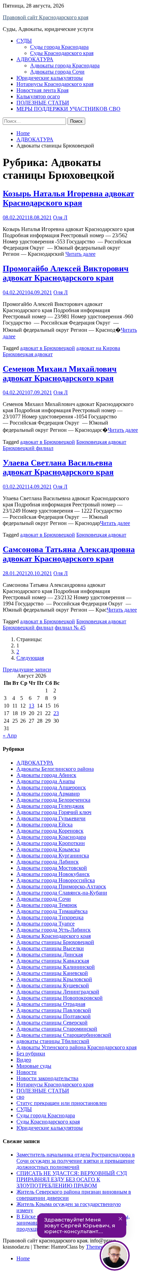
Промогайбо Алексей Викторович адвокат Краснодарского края (66, 273)
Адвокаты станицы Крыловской (54, 979)
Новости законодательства (47, 1078)
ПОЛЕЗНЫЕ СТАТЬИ (42, 103)
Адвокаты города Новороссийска (55, 880)
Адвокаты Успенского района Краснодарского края (76, 1047)
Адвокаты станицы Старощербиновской (63, 1035)
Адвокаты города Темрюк (46, 905)
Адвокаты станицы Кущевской (52, 985)
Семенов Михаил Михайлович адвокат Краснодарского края (60, 373)
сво (20, 1097)
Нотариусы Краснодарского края (54, 84)
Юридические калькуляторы (49, 78)
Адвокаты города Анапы (45, 781)
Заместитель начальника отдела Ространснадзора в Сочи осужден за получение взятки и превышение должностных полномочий (75, 1161)
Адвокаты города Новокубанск (53, 874)
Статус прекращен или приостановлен (61, 1103)
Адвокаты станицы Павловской (53, 1010)
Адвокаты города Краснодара (65, 65)
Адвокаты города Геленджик (50, 806)
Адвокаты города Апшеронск (51, 787)
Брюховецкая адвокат (28, 354)
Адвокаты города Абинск (46, 775)
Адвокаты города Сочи (57, 72)
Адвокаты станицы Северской (52, 1023)
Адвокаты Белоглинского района (55, 769)
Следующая (30, 658)
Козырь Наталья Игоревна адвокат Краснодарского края (68, 198)
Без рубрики (30, 1053)
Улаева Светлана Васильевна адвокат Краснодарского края (58, 467)
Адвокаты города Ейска (44, 825)
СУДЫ (24, 41)
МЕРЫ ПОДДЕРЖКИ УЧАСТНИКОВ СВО (68, 109)
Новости (26, 1072)
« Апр (10, 735)
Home (23, 1258)
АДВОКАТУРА (34, 59)
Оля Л (60, 217)
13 (31, 706)
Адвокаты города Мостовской (51, 868)
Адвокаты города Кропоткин (50, 843)
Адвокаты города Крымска (48, 849)
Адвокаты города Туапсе (45, 924)
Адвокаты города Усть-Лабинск (53, 930)
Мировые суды (33, 1066)
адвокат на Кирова (98, 348)
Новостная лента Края (42, 90)
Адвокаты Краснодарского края (53, 936)
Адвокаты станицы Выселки (50, 948)
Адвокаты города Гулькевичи (51, 818)
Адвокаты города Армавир (48, 794)
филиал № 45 (70, 628)
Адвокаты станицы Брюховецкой (55, 942)
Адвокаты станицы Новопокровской (59, 998)
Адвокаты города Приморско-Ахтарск (61, 886)
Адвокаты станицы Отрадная (50, 1004)
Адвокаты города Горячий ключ (53, 812)
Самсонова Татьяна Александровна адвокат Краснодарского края (69, 554)
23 (56, 713)
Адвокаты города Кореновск (50, 831)
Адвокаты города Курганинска (52, 855)
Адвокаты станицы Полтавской (53, 1016)
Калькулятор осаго (38, 96)
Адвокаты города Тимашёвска (52, 911)
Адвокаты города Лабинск (47, 862)
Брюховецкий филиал (28, 448)
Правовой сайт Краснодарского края (45, 17)
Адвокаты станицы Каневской (52, 973)
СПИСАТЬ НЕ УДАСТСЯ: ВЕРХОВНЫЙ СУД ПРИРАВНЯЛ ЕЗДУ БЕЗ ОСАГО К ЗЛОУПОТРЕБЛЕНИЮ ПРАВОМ (71, 1179)
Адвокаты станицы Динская (49, 954)
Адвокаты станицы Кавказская (52, 961)
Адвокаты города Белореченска (53, 800)
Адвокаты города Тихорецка (50, 917)
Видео (23, 1060)
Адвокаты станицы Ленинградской (57, 992)
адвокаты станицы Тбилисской (52, 1041)
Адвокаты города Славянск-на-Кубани (61, 893)
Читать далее (80, 254)
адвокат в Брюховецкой (47, 348)
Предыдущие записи (27, 669)
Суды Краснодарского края (61, 53)
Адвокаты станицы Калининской (55, 967)
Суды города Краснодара (59, 47)
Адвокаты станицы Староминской (56, 1029)
